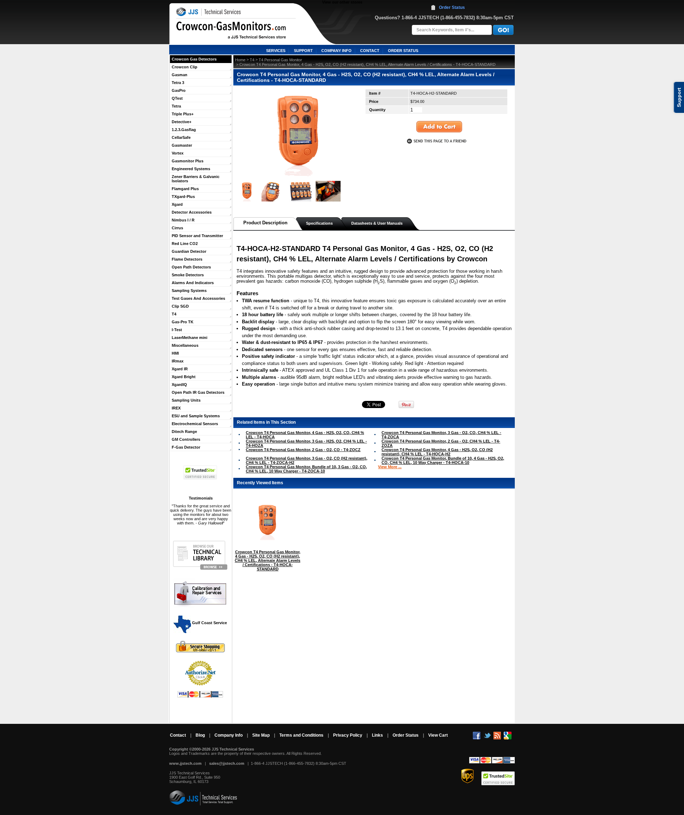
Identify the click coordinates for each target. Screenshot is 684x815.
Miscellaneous (185, 345)
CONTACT (369, 50)
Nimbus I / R (183, 220)
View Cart (438, 735)
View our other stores (342, 2)
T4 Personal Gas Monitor (280, 60)
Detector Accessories (192, 212)
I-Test (177, 330)
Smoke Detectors (188, 275)
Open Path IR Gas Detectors (198, 392)
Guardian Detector (189, 251)
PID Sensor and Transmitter (197, 236)
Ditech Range (184, 431)
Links (377, 735)
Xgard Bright (184, 377)
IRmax (177, 361)
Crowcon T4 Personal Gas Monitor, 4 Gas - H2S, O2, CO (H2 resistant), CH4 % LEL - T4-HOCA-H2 (437, 452)
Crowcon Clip (184, 67)
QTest (177, 98)
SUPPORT (303, 50)
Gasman (179, 75)
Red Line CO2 (185, 243)
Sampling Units (186, 400)
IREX (176, 408)
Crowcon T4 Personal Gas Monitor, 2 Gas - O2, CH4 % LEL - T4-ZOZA (441, 443)
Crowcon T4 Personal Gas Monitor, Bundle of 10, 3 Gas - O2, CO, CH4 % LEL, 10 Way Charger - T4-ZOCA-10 (306, 469)
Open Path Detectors (191, 267)
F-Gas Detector (186, 447)
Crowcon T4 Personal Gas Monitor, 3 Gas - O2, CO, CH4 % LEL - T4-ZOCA (441, 434)
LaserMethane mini (189, 337)
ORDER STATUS (403, 50)
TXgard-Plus (183, 196)
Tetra (176, 106)
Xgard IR (180, 369)
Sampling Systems (189, 290)
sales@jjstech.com (226, 763)
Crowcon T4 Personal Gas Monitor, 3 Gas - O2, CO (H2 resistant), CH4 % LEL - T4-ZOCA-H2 (306, 460)
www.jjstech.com (185, 763)
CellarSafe (181, 137)
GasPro (179, 90)
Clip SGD (180, 306)
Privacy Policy (347, 735)
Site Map (261, 735)
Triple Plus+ (182, 114)
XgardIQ (179, 384)
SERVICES (275, 50)
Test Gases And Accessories (198, 298)
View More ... (389, 467)
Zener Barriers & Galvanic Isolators (195, 178)
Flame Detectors (187, 259)
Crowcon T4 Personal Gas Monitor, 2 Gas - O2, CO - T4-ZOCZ (303, 450)
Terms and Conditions (301, 735)
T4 (174, 314)
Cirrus (177, 228)
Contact (178, 735)
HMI (175, 353)
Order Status (452, 7)
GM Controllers (186, 439)
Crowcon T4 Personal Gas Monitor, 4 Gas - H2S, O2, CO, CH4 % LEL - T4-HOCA (305, 434)
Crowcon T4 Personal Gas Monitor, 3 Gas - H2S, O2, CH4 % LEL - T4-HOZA (306, 443)
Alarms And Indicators (193, 283)
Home (240, 60)
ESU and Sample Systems (196, 416)
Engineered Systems (191, 169)
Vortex (177, 153)
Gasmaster (182, 145)
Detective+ (181, 122)
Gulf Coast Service (209, 623)
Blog (200, 735)
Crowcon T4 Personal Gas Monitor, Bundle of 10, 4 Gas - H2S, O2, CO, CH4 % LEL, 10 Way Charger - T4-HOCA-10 (443, 460)
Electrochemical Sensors (195, 424)
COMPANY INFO (336, 50)
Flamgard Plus (185, 189)
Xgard (177, 204)
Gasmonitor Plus (187, 161)
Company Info (228, 735)
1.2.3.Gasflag (184, 129)
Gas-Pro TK (182, 322)
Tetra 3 (178, 82)
